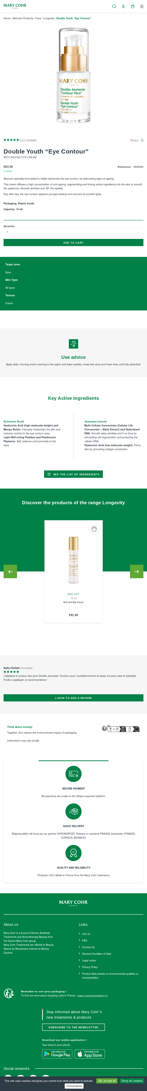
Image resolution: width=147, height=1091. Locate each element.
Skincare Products (23, 18)
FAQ (84, 940)
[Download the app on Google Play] (57, 1053)
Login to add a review (73, 698)
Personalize (74, 1086)
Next (136, 571)
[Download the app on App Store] (90, 1053)
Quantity (9, 226)
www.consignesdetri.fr (92, 995)
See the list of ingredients (75, 474)
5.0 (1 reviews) (28, 140)
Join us (86, 934)
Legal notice (89, 960)
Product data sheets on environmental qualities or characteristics (110, 975)
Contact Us (88, 947)
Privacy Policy (90, 967)
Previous (10, 571)
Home (7, 18)
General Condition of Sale (96, 953)
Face (38, 18)
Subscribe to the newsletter (73, 1027)
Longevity (48, 18)
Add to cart (73, 242)
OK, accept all (107, 1080)
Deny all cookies (132, 1080)
